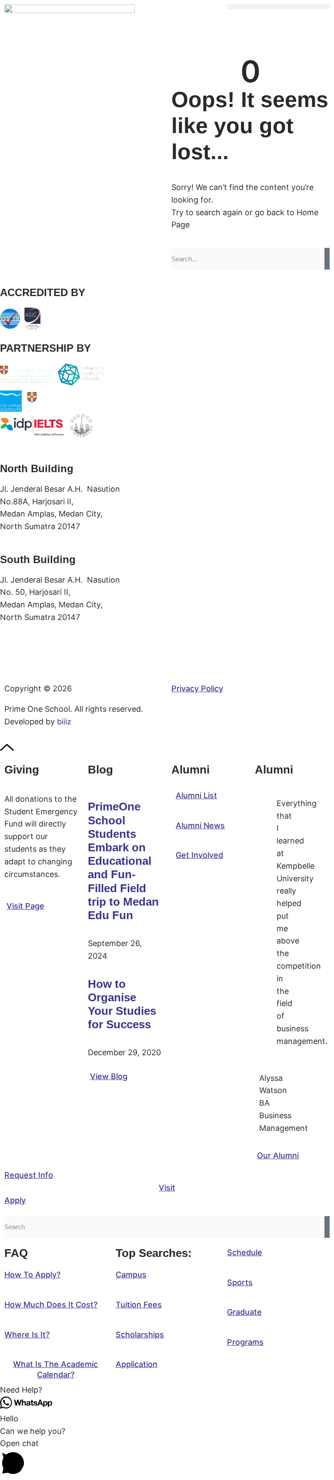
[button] (278, 6)
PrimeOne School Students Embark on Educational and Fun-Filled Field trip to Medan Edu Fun (123, 861)
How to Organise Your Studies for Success (122, 1004)
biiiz (64, 721)
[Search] (327, 259)
